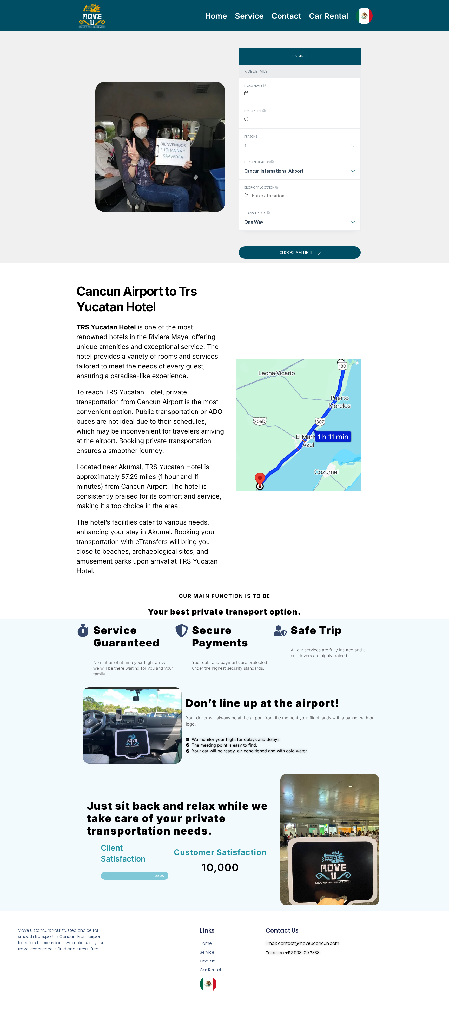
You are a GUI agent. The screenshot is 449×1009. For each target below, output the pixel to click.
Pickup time (253, 111)
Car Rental (328, 16)
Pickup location (257, 162)
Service (249, 16)
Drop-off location (259, 187)
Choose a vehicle (297, 252)
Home (216, 16)
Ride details (255, 71)
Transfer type (255, 213)
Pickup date (253, 85)
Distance (300, 56)
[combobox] (300, 147)
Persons (250, 136)
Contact (286, 16)
